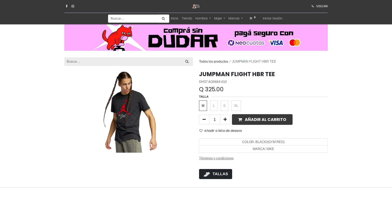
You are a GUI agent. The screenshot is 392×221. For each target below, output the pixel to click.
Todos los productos (213, 61)
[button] (262, 119)
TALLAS (220, 174)
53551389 (322, 6)
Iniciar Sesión (272, 18)
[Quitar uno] (204, 119)
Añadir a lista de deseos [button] (223, 130)
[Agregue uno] (225, 119)
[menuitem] (174, 19)
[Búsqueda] (163, 19)
